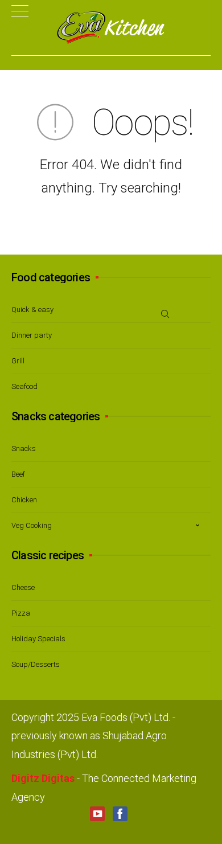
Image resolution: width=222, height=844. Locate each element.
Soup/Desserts (35, 664)
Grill (17, 361)
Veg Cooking (31, 525)
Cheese (23, 587)
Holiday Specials (38, 638)
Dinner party (31, 335)
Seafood (24, 386)
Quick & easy (32, 309)
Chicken (24, 499)
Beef (18, 474)
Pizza (20, 613)
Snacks (23, 448)
